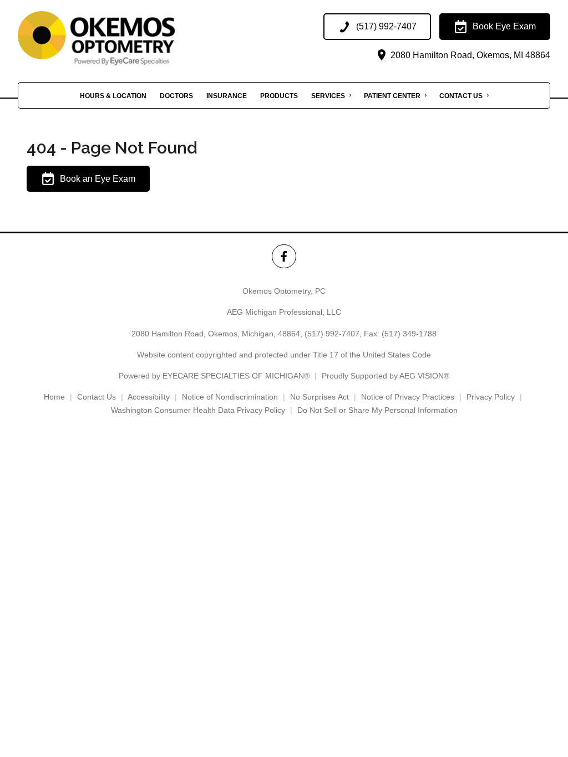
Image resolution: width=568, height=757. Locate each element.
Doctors (176, 96)
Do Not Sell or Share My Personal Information (377, 410)
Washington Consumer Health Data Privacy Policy (198, 410)
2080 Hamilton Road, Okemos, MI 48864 (469, 55)
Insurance (226, 96)
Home (54, 396)
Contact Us (461, 96)
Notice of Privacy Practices (407, 396)
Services (328, 96)
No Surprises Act (319, 396)
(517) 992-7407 (332, 333)
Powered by (214, 375)
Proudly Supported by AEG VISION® (385, 375)
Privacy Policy (490, 396)
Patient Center (392, 96)
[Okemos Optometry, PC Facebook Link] (284, 256)
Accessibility (149, 396)
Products (279, 96)
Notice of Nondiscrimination (230, 396)
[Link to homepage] (122, 38)
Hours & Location (113, 96)
